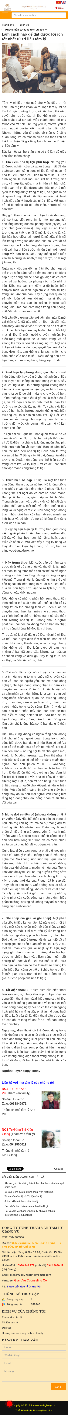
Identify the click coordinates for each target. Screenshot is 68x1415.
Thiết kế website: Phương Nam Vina (34, 1410)
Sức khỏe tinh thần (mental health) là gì (26, 1206)
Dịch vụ (24, 24)
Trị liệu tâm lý (10, 1322)
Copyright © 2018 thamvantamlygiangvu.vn (34, 1405)
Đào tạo (6, 1327)
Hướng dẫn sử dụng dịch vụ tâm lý (26, 29)
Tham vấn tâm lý (12, 1317)
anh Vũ (40, 1265)
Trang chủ (8, 24)
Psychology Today (26, 1070)
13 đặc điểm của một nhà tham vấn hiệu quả (29, 1191)
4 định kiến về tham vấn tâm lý (21, 1201)
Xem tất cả (36, 1176)
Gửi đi (58, 1386)
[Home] (34, 7)
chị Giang (9, 1269)
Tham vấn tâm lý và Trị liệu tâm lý (23, 1196)
